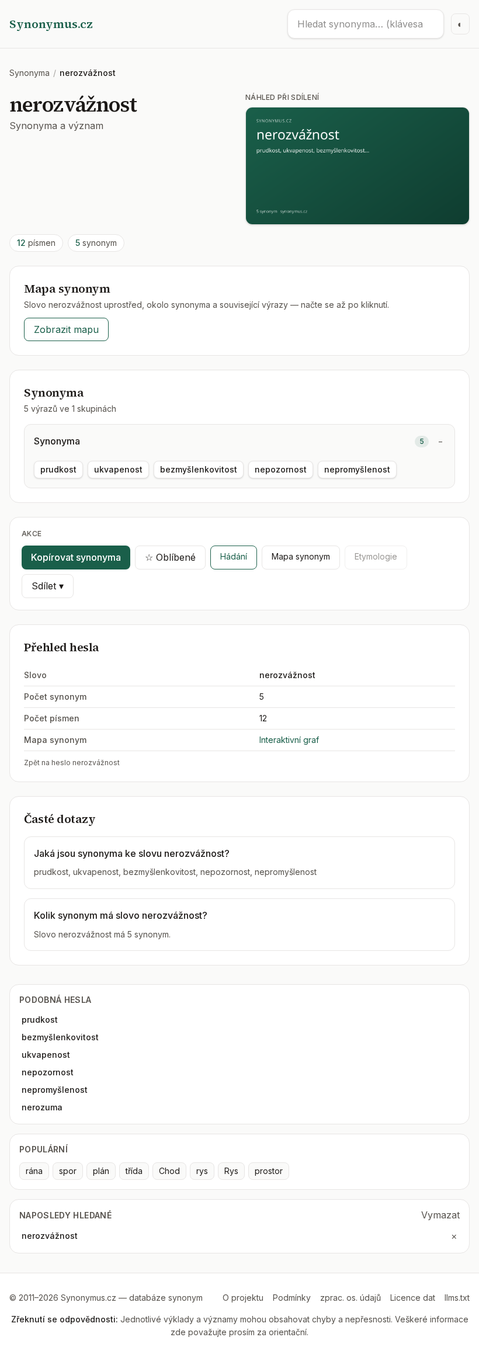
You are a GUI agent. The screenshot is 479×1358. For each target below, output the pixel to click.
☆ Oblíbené (170, 557)
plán (101, 1171)
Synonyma (29, 73)
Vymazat (440, 1215)
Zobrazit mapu (66, 329)
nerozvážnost (50, 1236)
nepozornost (281, 469)
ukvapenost (118, 469)
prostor (269, 1171)
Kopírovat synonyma (76, 557)
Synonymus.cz (51, 24)
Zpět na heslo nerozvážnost (72, 762)
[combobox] (365, 24)
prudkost (58, 469)
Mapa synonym (301, 556)
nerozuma (42, 1107)
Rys (231, 1171)
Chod (169, 1171)
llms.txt (457, 1298)
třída (134, 1171)
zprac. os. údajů (350, 1298)
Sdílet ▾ (48, 586)
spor (68, 1171)
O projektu (243, 1298)
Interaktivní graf (289, 740)
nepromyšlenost (357, 469)
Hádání (233, 556)
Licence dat (412, 1298)
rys (202, 1171)
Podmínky (292, 1298)
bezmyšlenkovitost (198, 469)
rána (34, 1171)
